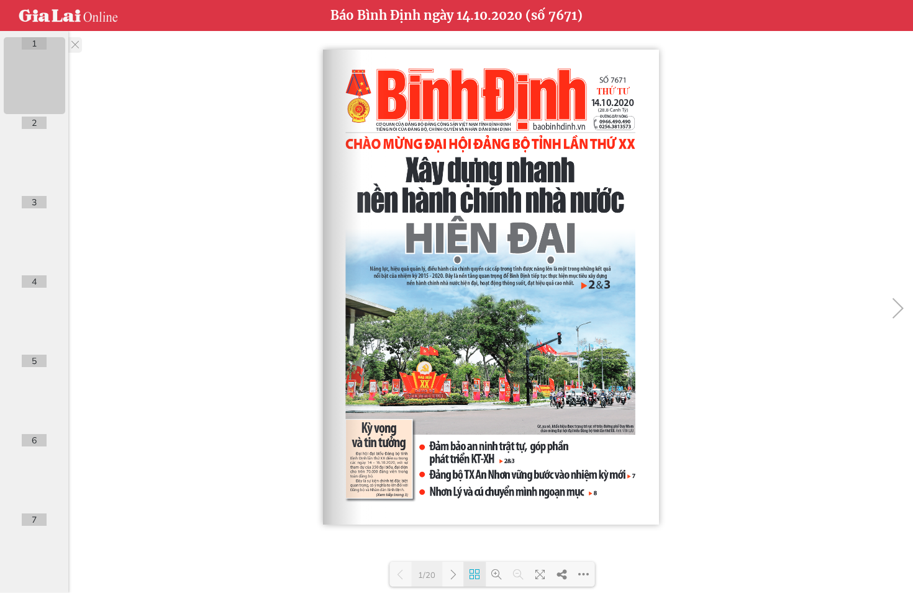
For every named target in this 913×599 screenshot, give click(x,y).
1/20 (426, 575)
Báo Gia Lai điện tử (68, 15)
